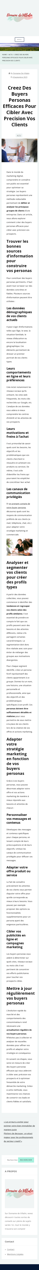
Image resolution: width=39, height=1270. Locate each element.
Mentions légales (15, 1254)
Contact (10, 1249)
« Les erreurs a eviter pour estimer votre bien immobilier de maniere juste (19, 1126)
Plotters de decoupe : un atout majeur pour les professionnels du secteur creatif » (18, 1137)
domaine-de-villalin (21, 73)
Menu (19, 39)
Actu (19, 135)
